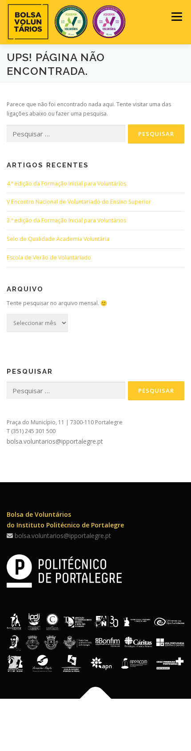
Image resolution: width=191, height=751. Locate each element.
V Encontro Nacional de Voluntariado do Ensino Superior (79, 201)
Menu (176, 16)
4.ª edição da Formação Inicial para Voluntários (66, 183)
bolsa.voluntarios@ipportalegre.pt (55, 441)
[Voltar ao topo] (95, 699)
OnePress (97, 730)
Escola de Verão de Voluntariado (49, 257)
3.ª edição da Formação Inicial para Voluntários (66, 220)
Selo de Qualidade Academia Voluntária (58, 239)
